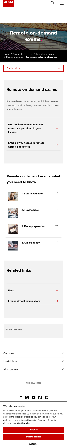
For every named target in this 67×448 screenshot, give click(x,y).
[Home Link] (33, 383)
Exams (29, 54)
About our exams (45, 54)
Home (6, 54)
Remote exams (14, 57)
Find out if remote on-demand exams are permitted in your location (25, 128)
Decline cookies (33, 437)
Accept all (33, 429)
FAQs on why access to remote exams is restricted (26, 144)
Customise (33, 444)
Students (18, 54)
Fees (11, 290)
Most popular (11, 369)
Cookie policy (23, 423)
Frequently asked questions (24, 301)
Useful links (10, 361)
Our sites (8, 353)
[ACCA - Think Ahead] (8, 6)
